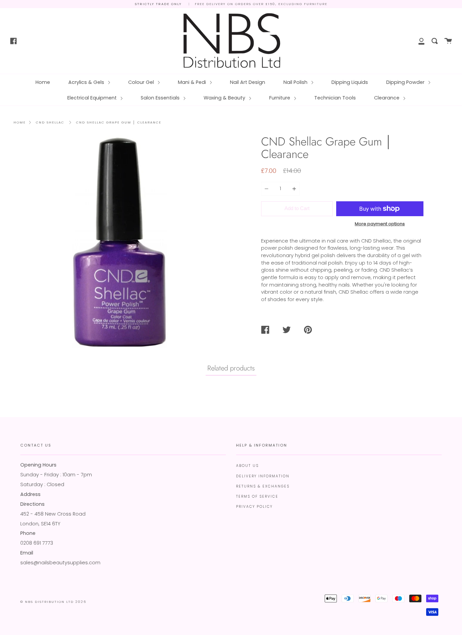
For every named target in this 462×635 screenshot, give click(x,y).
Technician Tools (335, 97)
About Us (247, 465)
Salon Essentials (161, 97)
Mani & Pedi (192, 82)
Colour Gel (141, 82)
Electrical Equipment (92, 97)
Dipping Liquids (349, 82)
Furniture (280, 97)
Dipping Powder (406, 82)
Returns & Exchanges (263, 486)
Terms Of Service (257, 496)
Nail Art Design (247, 82)
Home (43, 82)
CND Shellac (50, 122)
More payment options (380, 224)
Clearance (387, 97)
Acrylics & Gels (87, 82)
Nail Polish (296, 82)
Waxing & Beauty (225, 97)
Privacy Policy (254, 506)
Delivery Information (263, 476)
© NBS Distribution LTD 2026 (53, 601)
